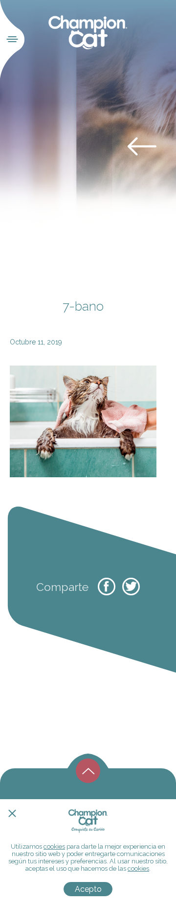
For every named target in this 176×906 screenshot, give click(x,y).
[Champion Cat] (88, 32)
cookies (54, 846)
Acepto (88, 889)
